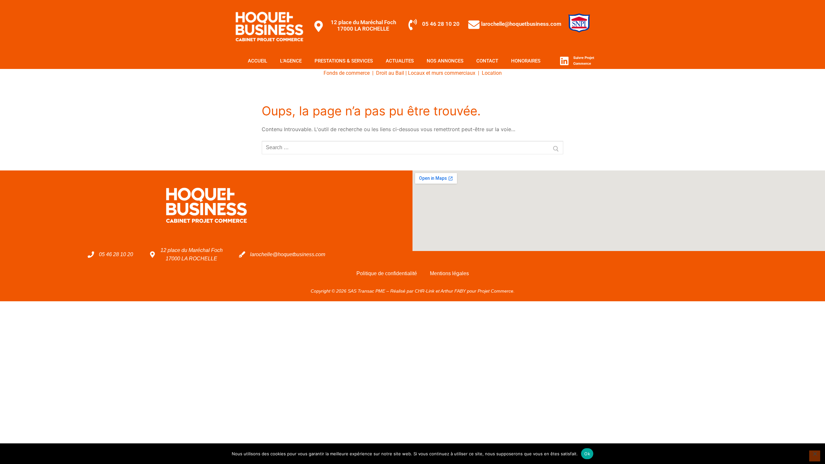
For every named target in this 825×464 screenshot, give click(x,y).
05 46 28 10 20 (441, 24)
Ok (587, 453)
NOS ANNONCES (445, 61)
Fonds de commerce (347, 73)
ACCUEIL (257, 61)
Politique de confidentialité (386, 273)
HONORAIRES (525, 61)
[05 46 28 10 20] (412, 24)
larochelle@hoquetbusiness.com (521, 24)
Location (492, 73)
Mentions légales (449, 273)
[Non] (814, 455)
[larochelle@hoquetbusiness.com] (474, 24)
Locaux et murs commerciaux (441, 73)
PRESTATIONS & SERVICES (344, 61)
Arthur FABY (453, 291)
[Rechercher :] (412, 147)
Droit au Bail (390, 73)
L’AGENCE (291, 61)
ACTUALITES (400, 61)
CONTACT (487, 61)
